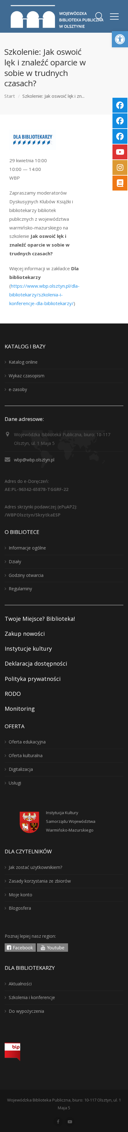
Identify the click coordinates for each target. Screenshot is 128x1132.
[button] (120, 39)
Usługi (15, 783)
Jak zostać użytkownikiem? (35, 867)
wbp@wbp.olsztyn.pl (34, 460)
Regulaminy (20, 589)
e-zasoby (18, 389)
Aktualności (20, 984)
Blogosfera (20, 908)
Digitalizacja (21, 769)
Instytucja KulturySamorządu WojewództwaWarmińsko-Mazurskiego (70, 821)
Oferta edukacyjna (27, 742)
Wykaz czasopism (26, 376)
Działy (15, 561)
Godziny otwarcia (26, 575)
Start (9, 96)
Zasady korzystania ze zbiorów (40, 881)
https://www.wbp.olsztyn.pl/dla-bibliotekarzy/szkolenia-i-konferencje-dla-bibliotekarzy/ (44, 294)
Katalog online (23, 362)
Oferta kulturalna (26, 755)
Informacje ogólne (27, 548)
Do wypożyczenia (26, 1011)
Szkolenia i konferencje (32, 997)
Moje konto (20, 895)
